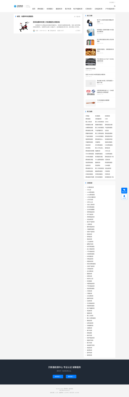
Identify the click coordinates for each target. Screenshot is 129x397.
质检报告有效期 (90, 151)
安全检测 (88, 145)
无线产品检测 (90, 266)
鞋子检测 (68, 9)
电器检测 (97, 151)
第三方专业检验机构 (99, 148)
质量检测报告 (99, 124)
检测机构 (107, 116)
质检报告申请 (108, 136)
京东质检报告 (99, 145)
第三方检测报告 (99, 127)
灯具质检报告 (89, 171)
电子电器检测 (77, 9)
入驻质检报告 (108, 153)
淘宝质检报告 (89, 162)
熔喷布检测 (90, 298)
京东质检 (88, 148)
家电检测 (107, 148)
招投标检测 (90, 261)
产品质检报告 (108, 127)
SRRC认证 (90, 202)
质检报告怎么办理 (99, 139)
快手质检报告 (90, 246)
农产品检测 (90, 214)
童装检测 (89, 313)
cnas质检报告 (91, 194)
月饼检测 (107, 174)
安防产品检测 (90, 231)
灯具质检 (107, 171)
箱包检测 (89, 320)
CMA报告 (107, 165)
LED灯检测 (90, 199)
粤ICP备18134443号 (64, 390)
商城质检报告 (99, 153)
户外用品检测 (109, 9)
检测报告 (50, 9)
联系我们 (58, 376)
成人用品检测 (90, 249)
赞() (78, 30)
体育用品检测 (90, 212)
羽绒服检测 (90, 325)
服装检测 (59, 9)
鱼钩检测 (89, 355)
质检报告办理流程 (90, 130)
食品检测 (89, 347)
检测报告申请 (108, 139)
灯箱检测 (89, 293)
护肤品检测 (90, 259)
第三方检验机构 (99, 168)
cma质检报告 (90, 192)
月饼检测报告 (99, 174)
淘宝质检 (97, 165)
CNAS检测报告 (99, 136)
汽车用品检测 (90, 286)
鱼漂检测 (89, 350)
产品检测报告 (89, 136)
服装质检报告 (99, 171)
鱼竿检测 (89, 352)
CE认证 (89, 189)
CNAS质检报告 (90, 153)
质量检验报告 (89, 133)
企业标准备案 (90, 209)
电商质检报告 (89, 139)
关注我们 (111, 2)
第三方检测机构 (99, 121)
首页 (33, 9)
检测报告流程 (99, 156)
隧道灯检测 (90, 340)
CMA (106, 119)
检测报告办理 (89, 124)
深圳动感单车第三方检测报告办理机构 (46, 22)
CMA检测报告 (89, 156)
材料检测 (89, 276)
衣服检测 (89, 328)
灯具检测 (88, 9)
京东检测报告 (99, 177)
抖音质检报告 (90, 254)
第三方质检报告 (99, 133)
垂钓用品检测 (90, 226)
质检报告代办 (89, 168)
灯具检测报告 (89, 174)
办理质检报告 (89, 127)
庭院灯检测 (90, 244)
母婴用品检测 (90, 283)
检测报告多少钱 (109, 177)
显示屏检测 (90, 271)
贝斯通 (87, 116)
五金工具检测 (90, 204)
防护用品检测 (90, 338)
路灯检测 (89, 335)
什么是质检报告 (99, 159)
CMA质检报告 (109, 145)
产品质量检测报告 (99, 130)
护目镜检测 (90, 256)
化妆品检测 (108, 168)
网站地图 (71, 388)
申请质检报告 (108, 162)
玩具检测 (88, 165)
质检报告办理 (108, 124)
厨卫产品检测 (90, 222)
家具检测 (89, 234)
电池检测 (89, 310)
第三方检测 (89, 121)
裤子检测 (89, 330)
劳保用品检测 (90, 217)
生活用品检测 (90, 303)
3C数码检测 (90, 187)
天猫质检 (97, 142)
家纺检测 (89, 239)
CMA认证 (107, 151)
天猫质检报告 (89, 142)
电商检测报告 (108, 142)
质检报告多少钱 (109, 156)
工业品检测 (90, 241)
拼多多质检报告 (91, 263)
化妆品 (107, 130)
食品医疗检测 (90, 345)
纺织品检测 (90, 323)
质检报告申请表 (90, 177)
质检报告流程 (89, 159)
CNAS (106, 121)
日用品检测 (98, 9)
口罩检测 (89, 224)
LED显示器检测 (91, 197)
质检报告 (19, 6)
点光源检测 (90, 296)
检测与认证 (90, 278)
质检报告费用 (108, 133)
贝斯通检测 (98, 119)
